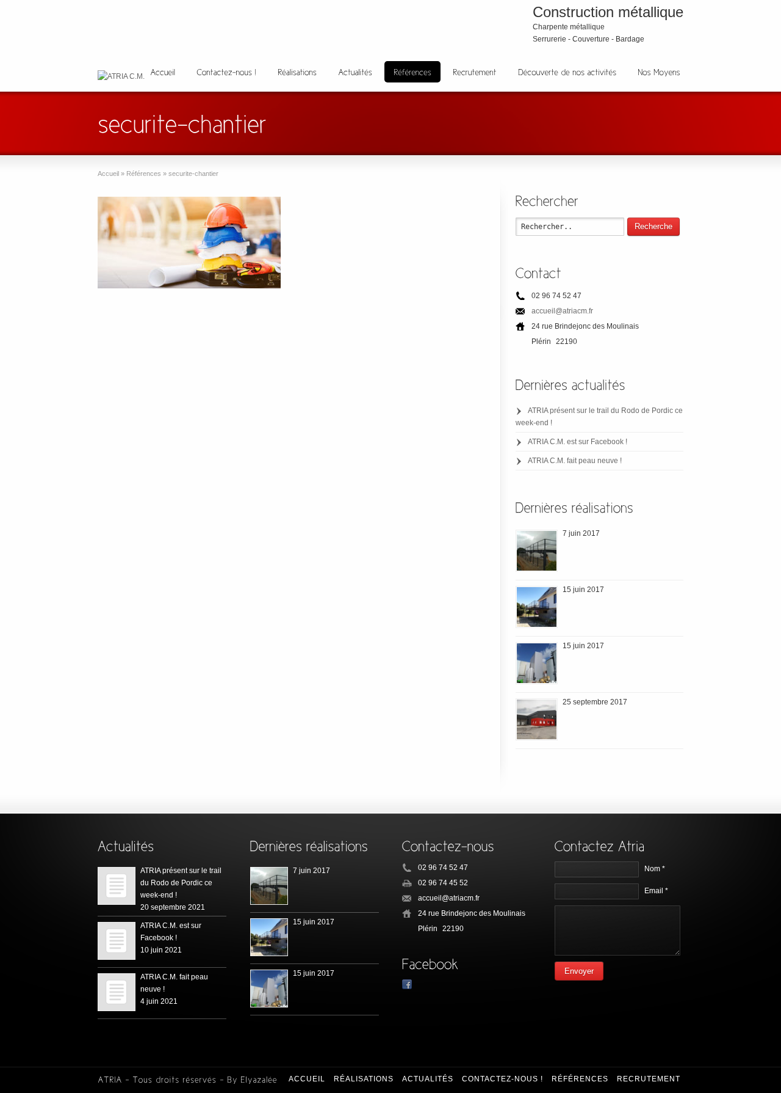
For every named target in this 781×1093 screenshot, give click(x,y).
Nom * (654, 869)
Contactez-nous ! (502, 1079)
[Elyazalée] (259, 1079)
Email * (656, 890)
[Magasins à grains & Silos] (537, 663)
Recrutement (648, 1079)
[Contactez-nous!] (226, 71)
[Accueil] (162, 71)
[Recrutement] (475, 71)
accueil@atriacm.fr (562, 311)
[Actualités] (355, 71)
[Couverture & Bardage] (537, 719)
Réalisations (364, 1079)
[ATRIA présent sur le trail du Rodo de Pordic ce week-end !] (116, 886)
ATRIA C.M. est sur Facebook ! (577, 441)
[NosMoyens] (658, 71)
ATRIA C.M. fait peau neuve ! (575, 460)
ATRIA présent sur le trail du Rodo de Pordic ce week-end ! (180, 882)
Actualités (427, 1079)
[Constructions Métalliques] (537, 551)
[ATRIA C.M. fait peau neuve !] (116, 992)
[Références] (412, 71)
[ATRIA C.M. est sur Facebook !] (116, 941)
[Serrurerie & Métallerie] (537, 607)
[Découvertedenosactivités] (567, 71)
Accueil (307, 1079)
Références (580, 1079)
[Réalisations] (297, 71)
